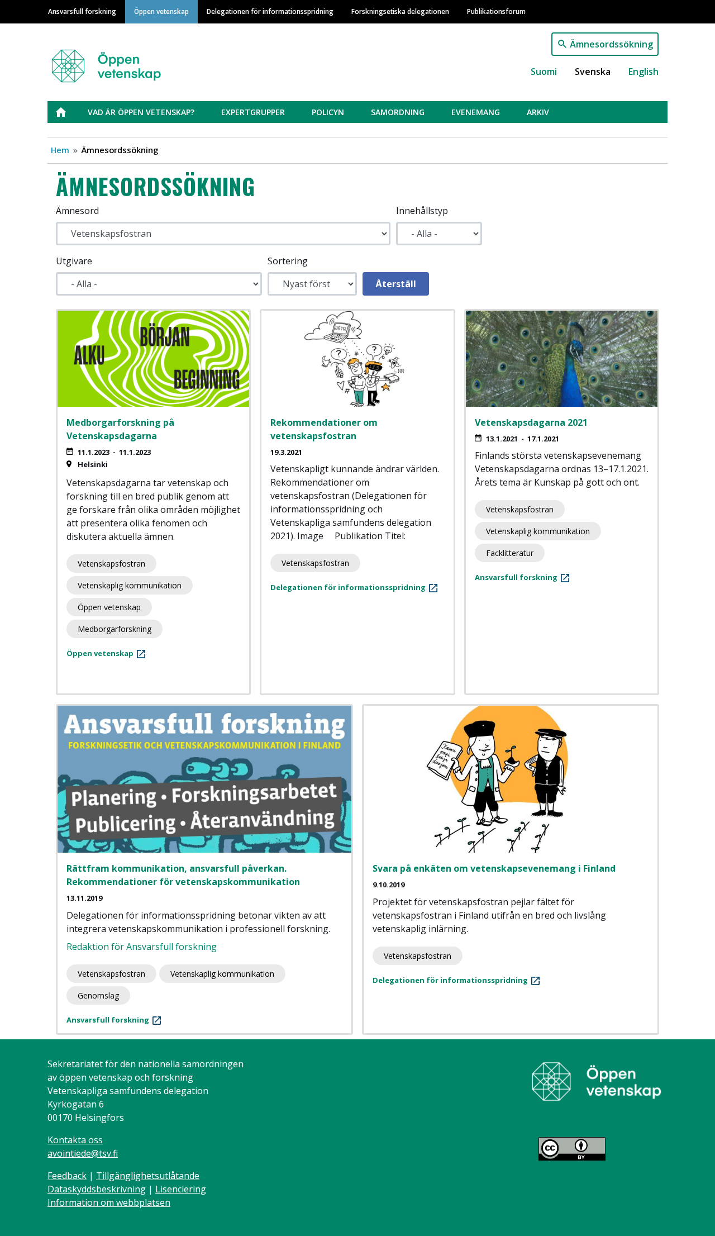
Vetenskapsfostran (111, 563)
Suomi (544, 71)
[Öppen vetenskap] (596, 1081)
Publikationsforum (496, 11)
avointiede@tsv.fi (82, 1153)
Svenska (593, 71)
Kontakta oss (75, 1140)
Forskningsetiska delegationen (400, 11)
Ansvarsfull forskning (82, 11)
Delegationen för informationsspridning (270, 11)
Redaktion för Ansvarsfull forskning (141, 946)
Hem (60, 149)
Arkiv (538, 112)
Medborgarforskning (114, 629)
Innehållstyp (422, 211)
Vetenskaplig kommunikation (130, 585)
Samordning (398, 112)
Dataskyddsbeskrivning (96, 1189)
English (643, 71)
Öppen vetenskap (161, 11)
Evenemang (475, 112)
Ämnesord (77, 211)
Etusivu (67, 112)
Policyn (328, 112)
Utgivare (74, 261)
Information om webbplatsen (108, 1202)
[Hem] (112, 60)
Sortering (288, 261)
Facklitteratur (509, 553)
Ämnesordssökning (611, 44)
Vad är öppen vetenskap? (141, 112)
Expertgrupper (253, 112)
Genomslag (98, 995)
